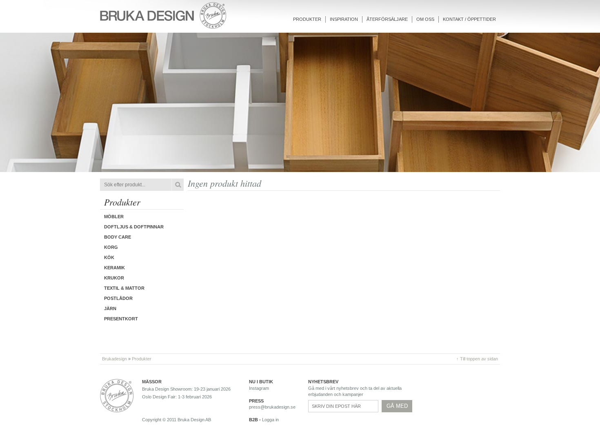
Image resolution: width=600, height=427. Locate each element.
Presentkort (121, 318)
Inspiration (344, 19)
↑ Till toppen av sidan (477, 358)
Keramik (114, 267)
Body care (117, 237)
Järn (110, 308)
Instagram (259, 388)
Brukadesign (114, 358)
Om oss (425, 19)
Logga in (270, 419)
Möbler (114, 216)
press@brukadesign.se (272, 407)
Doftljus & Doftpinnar (134, 226)
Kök (109, 257)
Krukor (114, 277)
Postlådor (118, 298)
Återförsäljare (387, 19)
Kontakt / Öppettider (469, 19)
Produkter (307, 19)
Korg (111, 247)
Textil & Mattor (124, 288)
